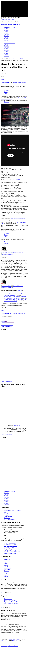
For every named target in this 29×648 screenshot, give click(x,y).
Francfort (6, 571)
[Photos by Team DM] (10, 24)
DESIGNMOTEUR (13, 58)
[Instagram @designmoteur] (20, 24)
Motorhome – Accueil (9, 27)
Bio (5, 241)
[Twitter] (6, 252)
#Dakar (6, 560)
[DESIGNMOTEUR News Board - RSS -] (16, 24)
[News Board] (11, 24)
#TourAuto (7, 566)
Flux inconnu (9, 322)
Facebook (14, 82)
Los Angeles (7, 573)
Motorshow (7, 559)
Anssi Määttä (16, 180)
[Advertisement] (13, 356)
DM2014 (6, 31)
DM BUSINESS (8, 516)
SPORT (6, 515)
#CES (5, 562)
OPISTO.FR (17, 425)
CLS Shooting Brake (6, 82)
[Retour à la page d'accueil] (8, 19)
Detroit (5, 563)
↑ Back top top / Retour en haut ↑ (9, 646)
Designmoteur (10, 544)
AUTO (6, 512)
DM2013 (6, 30)
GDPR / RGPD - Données (10, 603)
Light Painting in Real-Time (18, 218)
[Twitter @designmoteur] (18, 24)
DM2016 (6, 34)
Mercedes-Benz (22, 82)
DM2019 (6, 40)
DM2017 (6, 37)
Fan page (6, 102)
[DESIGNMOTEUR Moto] (3, 24)
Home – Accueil (8, 599)
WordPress (3, 640)
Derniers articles (8, 243)
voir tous (20, 290)
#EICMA (6, 576)
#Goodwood (7, 569)
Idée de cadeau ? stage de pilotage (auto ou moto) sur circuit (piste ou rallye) (15, 297)
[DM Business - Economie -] (6, 24)
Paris (5, 572)
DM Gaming (7, 518)
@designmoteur (10, 543)
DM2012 (6, 28)
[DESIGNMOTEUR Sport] (5, 24)
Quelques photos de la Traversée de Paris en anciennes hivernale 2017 (15, 300)
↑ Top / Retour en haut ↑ (7, 325)
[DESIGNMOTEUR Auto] (1, 24)
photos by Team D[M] (9, 519)
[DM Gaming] (8, 24)
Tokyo (5, 575)
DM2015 (6, 33)
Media (21, 58)
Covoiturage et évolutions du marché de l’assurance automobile (14, 294)
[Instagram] (7, 254)
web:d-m (14, 640)
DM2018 (6, 38)
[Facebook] (17, 252)
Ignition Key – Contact (10, 600)
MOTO (6, 513)
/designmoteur (10, 553)
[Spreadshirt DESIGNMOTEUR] (15, 24)
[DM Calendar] (13, 24)
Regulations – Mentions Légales (12, 601)
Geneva (6, 565)
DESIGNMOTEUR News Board (12, 510)
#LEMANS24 (7, 568)
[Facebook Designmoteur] (19, 24)
